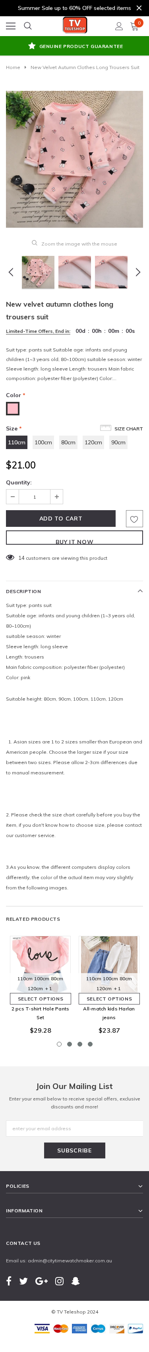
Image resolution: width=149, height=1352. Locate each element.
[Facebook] (9, 1280)
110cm (16, 442)
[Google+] (41, 1280)
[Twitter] (23, 1280)
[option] (74, 47)
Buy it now (75, 541)
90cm (118, 442)
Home (13, 67)
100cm (43, 442)
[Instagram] (59, 1280)
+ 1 (48, 988)
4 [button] (90, 1044)
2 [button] (69, 1044)
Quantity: (19, 482)
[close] (139, 8)
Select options (40, 999)
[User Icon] (119, 26)
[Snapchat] (75, 1280)
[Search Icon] (28, 26)
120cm (93, 442)
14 (21, 557)
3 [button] (79, 1044)
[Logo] (75, 24)
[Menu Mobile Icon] (10, 26)
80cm (68, 442)
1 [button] (59, 1044)
